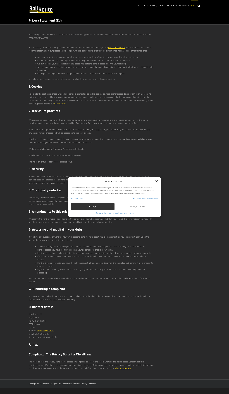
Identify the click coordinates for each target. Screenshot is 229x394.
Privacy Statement (119, 213)
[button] (156, 181)
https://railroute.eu (116, 47)
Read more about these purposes (145, 198)
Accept (92, 206)
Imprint (131, 213)
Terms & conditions (73, 384)
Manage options (137, 206)
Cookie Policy (60, 103)
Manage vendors (77, 198)
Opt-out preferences (103, 213)
